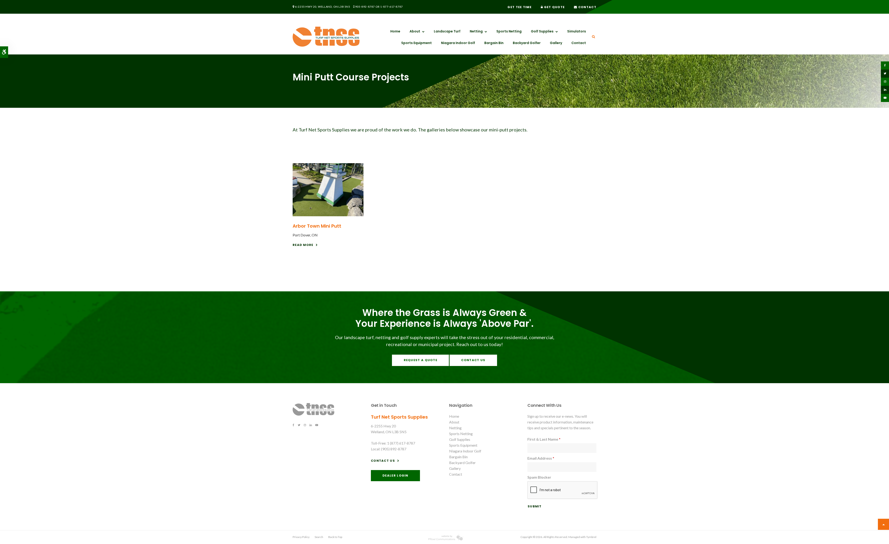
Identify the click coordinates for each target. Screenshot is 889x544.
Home (395, 31)
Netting (476, 31)
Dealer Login (395, 475)
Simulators (576, 31)
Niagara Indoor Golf (458, 43)
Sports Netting (509, 31)
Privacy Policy (301, 537)
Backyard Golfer (527, 43)
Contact (586, 7)
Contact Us (473, 360)
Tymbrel (591, 537)
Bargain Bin (494, 43)
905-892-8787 (365, 6)
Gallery (556, 43)
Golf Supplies (542, 31)
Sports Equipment (416, 43)
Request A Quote (421, 360)
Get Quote (554, 7)
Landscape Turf (447, 31)
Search (319, 537)
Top (883, 524)
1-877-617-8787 (391, 6)
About (415, 31)
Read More (303, 245)
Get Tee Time (519, 7)
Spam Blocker (539, 477)
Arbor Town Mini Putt (317, 226)
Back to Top (335, 537)
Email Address (540, 458)
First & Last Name (543, 439)
